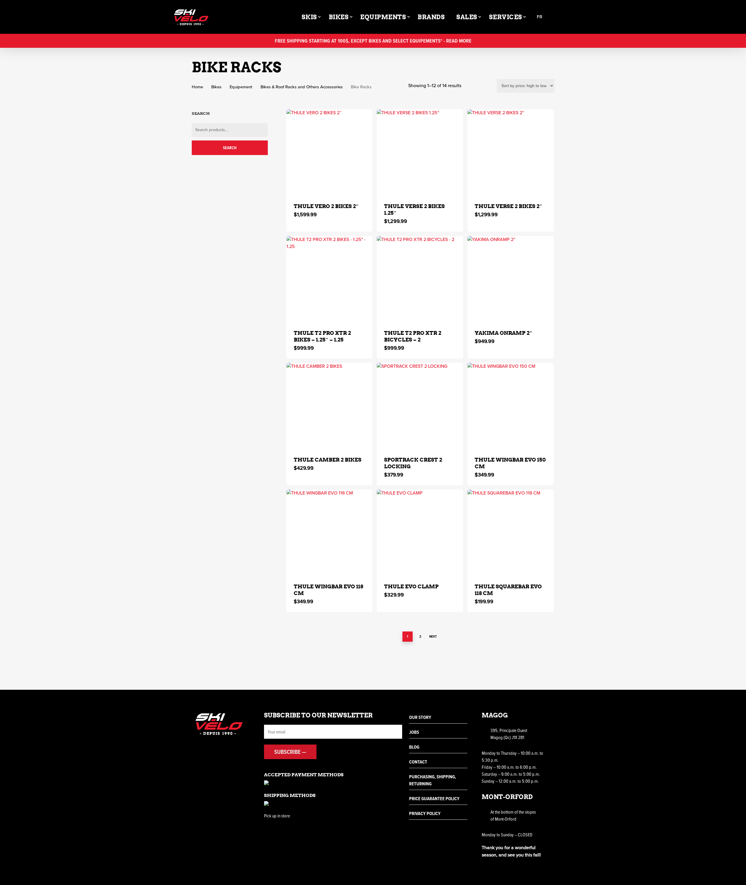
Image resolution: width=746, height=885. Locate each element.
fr (539, 17)
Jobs (414, 732)
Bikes (216, 87)
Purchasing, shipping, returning (432, 780)
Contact (418, 762)
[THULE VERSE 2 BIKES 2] (510, 152)
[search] (556, 17)
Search (230, 148)
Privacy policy (425, 813)
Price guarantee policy (434, 798)
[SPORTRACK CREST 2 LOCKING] (420, 406)
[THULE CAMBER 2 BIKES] (329, 406)
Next (433, 636)
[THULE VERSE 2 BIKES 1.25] (420, 152)
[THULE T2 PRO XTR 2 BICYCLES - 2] (420, 279)
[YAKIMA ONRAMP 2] (510, 279)
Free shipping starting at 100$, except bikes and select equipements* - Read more (373, 40)
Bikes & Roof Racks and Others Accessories (302, 87)
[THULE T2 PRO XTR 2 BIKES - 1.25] (329, 279)
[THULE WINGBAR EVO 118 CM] (329, 533)
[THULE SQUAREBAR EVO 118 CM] (510, 533)
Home (197, 87)
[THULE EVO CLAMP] (420, 533)
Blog (414, 747)
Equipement (241, 87)
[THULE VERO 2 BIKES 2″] (329, 152)
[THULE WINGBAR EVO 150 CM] (510, 406)
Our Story (420, 717)
